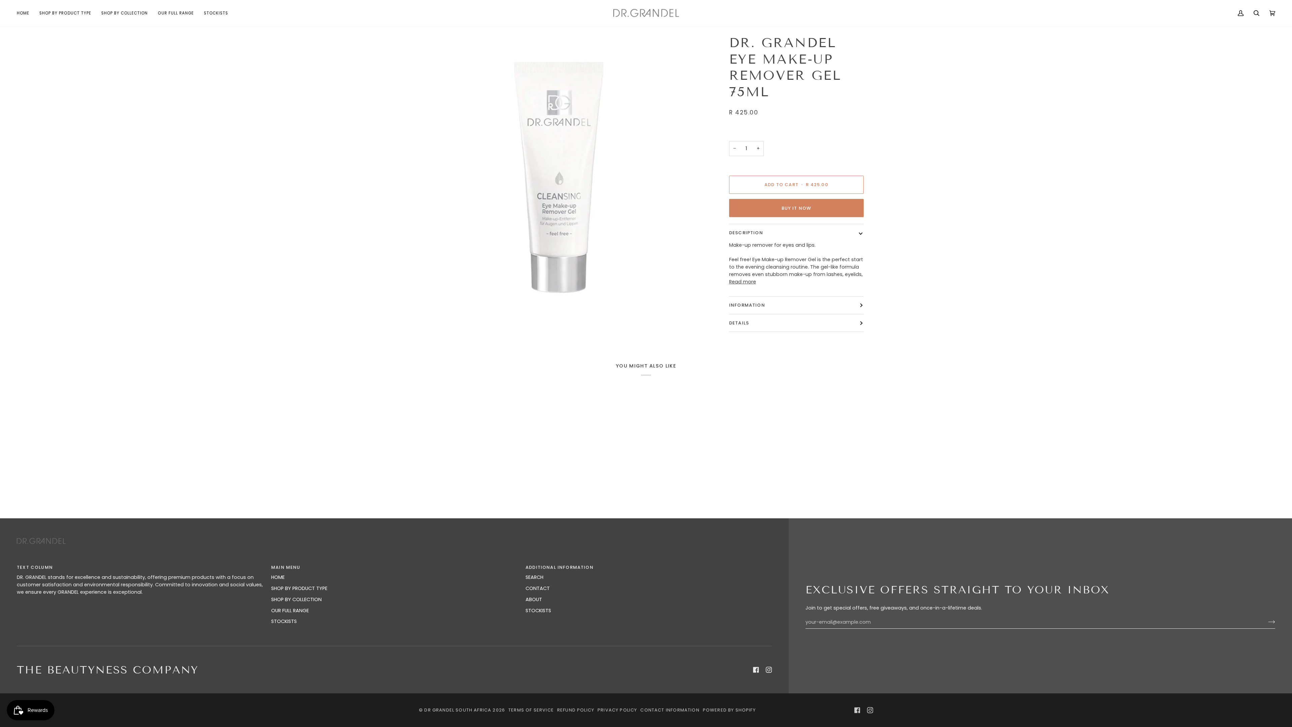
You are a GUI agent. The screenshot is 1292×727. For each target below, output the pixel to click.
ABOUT (534, 599)
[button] (65, 13)
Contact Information (669, 710)
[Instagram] (769, 670)
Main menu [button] (285, 567)
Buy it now (797, 208)
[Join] (1266, 622)
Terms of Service (531, 710)
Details (739, 323)
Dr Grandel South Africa (457, 710)
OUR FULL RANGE (290, 610)
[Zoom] (561, 177)
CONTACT (538, 588)
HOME (278, 577)
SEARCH (534, 577)
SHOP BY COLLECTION (296, 599)
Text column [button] (35, 567)
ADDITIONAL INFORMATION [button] (560, 567)
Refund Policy (575, 710)
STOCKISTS (284, 621)
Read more (742, 281)
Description (746, 233)
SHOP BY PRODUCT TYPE (299, 588)
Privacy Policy (617, 710)
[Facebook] (756, 670)
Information (747, 305)
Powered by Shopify (729, 710)
